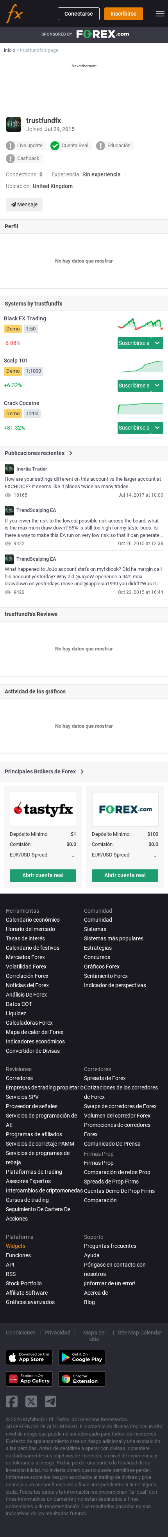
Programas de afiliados (34, 1134)
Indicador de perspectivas (115, 985)
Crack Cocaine (21, 403)
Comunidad (98, 920)
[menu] (160, 14)
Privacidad (57, 1332)
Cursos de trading (27, 1200)
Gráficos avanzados (30, 1302)
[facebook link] (12, 1401)
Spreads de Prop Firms (111, 1181)
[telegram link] (51, 1401)
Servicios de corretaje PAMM (40, 1144)
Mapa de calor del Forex (34, 1032)
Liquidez (16, 1013)
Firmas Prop (99, 1163)
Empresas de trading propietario (45, 1087)
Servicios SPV (22, 1097)
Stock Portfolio (24, 1283)
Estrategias (98, 948)
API (10, 1265)
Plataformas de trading (34, 1172)
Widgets (15, 1246)
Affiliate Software (27, 1293)
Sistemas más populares (113, 938)
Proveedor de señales (31, 1106)
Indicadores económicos (35, 1041)
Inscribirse (124, 14)
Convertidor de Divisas (33, 1051)
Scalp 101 (16, 360)
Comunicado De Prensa (112, 1144)
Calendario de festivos (32, 948)
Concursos (97, 957)
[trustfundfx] (9, 469)
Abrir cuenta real (43, 875)
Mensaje (27, 204)
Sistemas (95, 929)
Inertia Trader (31, 469)
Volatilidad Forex (26, 966)
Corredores (19, 1078)
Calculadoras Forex (29, 1023)
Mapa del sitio (94, 1335)
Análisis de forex (26, 994)
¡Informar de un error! (110, 1283)
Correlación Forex (27, 976)
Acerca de (96, 1293)
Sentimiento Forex (106, 976)
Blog (89, 1302)
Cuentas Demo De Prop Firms (119, 1191)
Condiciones (21, 1332)
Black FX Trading (25, 318)
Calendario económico (33, 920)
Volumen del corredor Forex (117, 1115)
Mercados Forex (25, 957)
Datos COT (19, 1004)
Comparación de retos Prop (117, 1172)
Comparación (100, 1200)
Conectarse (78, 14)
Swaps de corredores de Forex (120, 1106)
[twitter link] (31, 1401)
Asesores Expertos (28, 1181)
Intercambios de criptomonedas (44, 1190)
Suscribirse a (134, 343)
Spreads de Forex (105, 1078)
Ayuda (92, 1255)
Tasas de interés (25, 938)
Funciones (18, 1255)
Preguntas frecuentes (110, 1246)
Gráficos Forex (102, 966)
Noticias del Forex (27, 985)
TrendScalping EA (36, 510)
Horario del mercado (30, 929)
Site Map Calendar (140, 1332)
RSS (11, 1274)
